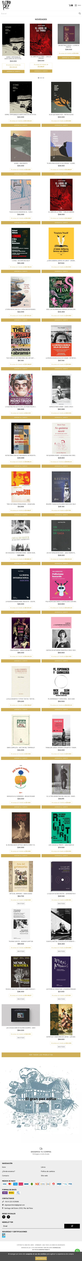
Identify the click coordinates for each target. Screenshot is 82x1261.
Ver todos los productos (41, 1055)
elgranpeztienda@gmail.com (15, 1205)
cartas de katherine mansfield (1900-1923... (61, 650)
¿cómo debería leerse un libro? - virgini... (61, 261)
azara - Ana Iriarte (20, 163)
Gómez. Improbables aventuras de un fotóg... (13, 58)
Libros (43, 1167)
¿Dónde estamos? (8, 1171)
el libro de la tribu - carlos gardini (41, 57)
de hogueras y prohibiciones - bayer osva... (21, 553)
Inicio (4, 1167)
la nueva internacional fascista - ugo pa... (21, 601)
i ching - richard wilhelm (21, 261)
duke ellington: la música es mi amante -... (61, 941)
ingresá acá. (57, 1247)
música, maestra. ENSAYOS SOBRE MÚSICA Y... (21, 989)
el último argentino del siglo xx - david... (61, 796)
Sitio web (44, 1176)
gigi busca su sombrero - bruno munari (21, 796)
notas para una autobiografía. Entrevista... (20, 455)
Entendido (41, 1258)
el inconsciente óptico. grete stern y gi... (21, 845)
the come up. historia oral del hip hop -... (20, 358)
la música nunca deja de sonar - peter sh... (61, 358)
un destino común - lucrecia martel (68, 46)
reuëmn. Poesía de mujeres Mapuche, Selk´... (61, 504)
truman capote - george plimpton (21, 941)
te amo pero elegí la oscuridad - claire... (61, 163)
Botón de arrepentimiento (41, 1249)
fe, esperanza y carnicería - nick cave (61, 699)
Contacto (5, 1176)
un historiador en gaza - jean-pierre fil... (61, 553)
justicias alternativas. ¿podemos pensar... (61, 989)
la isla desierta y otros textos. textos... (20, 699)
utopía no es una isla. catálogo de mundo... (20, 309)
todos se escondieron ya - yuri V (20, 212)
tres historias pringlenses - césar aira (21, 504)
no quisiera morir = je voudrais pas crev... (61, 455)
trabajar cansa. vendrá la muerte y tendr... (61, 748)
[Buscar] (79, 13)
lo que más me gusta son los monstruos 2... (20, 407)
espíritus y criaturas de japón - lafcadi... (61, 1037)
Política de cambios (48, 1171)
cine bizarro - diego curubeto (20, 650)
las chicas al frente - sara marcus (61, 845)
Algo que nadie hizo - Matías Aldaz (61, 114)
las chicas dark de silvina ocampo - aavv (20, 1028)
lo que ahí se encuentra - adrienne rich (61, 894)
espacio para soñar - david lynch (61, 407)
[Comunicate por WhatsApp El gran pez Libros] (77, 1251)
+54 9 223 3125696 (12, 1202)
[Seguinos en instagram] (3, 1216)
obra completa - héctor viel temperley (21, 748)
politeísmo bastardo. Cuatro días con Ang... (61, 601)
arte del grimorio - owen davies (21, 894)
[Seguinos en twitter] (8, 1216)
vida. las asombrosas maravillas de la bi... (61, 309)
